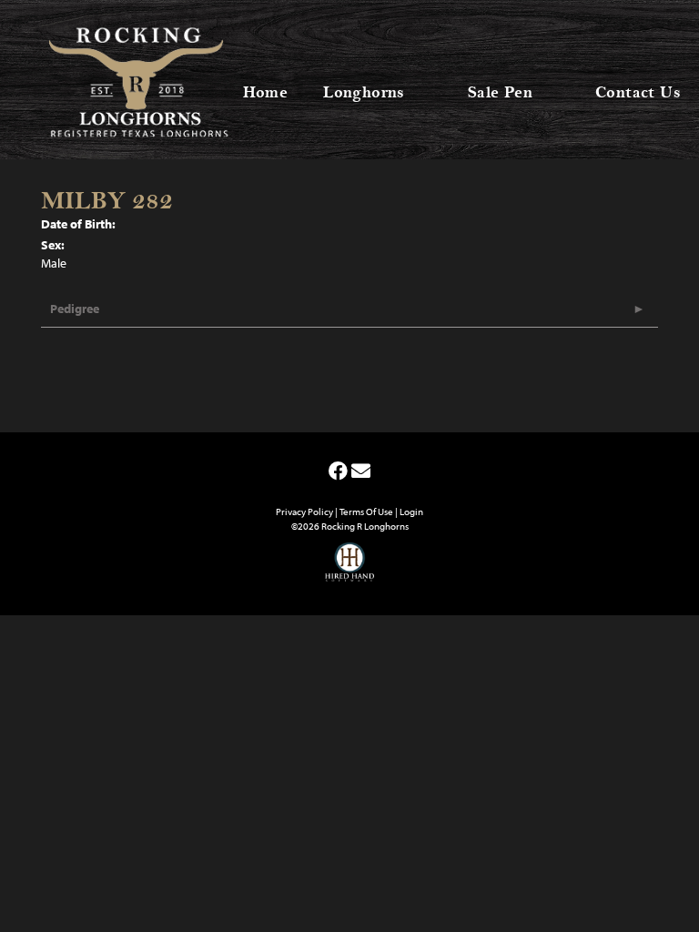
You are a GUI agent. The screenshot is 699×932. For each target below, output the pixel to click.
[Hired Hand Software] (350, 569)
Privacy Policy (304, 511)
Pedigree (74, 308)
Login (411, 511)
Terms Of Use (366, 511)
